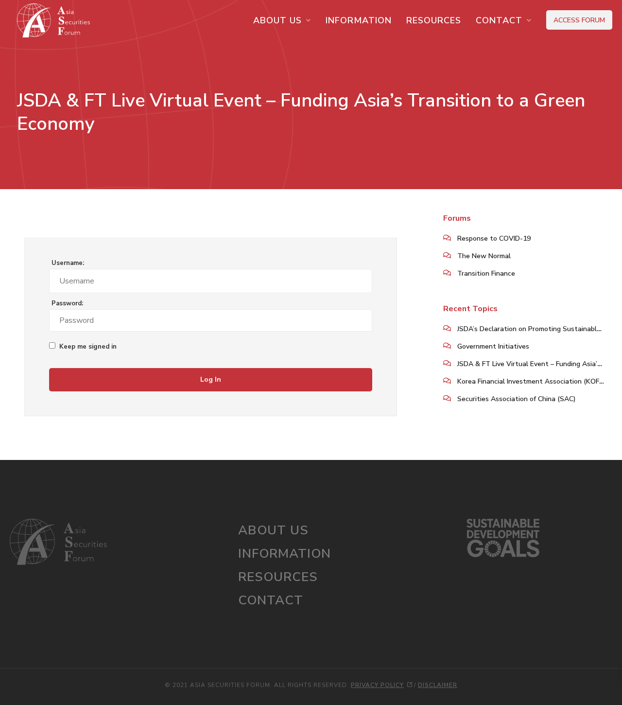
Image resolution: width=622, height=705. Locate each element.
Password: (67, 304)
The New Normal (484, 256)
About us (277, 20)
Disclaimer (437, 685)
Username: (68, 263)
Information (359, 20)
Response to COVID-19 (494, 238)
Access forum (579, 20)
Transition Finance (486, 273)
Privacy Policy (377, 685)
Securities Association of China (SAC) (516, 399)
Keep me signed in (88, 347)
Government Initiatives (493, 346)
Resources (433, 20)
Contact (499, 20)
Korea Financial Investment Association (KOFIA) (532, 381)
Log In (210, 379)
